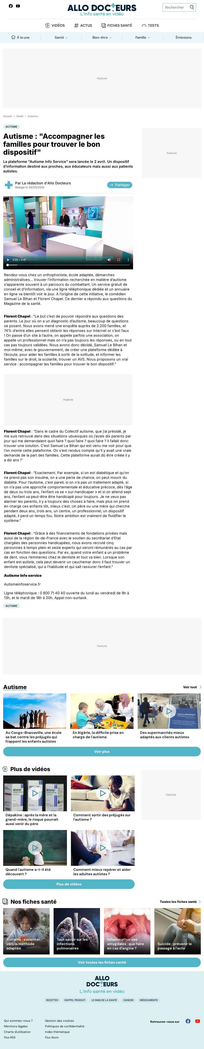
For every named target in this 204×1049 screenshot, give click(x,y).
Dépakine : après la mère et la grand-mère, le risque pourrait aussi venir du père (32, 819)
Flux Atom (52, 1037)
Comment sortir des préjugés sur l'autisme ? (101, 817)
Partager (122, 185)
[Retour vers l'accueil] (102, 9)
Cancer (128, 1000)
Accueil (7, 116)
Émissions (184, 37)
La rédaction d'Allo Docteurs (46, 183)
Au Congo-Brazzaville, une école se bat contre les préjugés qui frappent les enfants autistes (34, 737)
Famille (140, 37)
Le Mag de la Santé (104, 1000)
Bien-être (100, 37)
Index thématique (57, 1032)
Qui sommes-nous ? (18, 1021)
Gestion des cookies (59, 1021)
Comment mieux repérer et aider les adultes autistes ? (102, 871)
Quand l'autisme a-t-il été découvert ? (28, 871)
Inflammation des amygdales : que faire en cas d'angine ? (125, 943)
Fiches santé (119, 25)
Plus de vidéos (30, 769)
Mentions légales (16, 1026)
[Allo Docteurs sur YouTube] (18, 6)
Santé (59, 37)
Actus (86, 25)
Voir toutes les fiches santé (102, 962)
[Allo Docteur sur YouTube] (197, 1021)
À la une (23, 37)
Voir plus (102, 751)
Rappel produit (75, 1000)
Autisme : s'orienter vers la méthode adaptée (23, 943)
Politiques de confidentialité (64, 1026)
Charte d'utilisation (17, 1032)
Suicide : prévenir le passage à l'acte (175, 946)
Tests (153, 25)
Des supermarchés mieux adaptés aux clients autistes (164, 734)
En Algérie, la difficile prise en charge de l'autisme (98, 734)
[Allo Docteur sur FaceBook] (11, 6)
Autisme (33, 116)
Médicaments (149, 1000)
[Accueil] (102, 984)
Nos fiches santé (34, 901)
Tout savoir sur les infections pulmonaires (72, 943)
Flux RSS (10, 1037)
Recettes (52, 1000)
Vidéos (58, 25)
